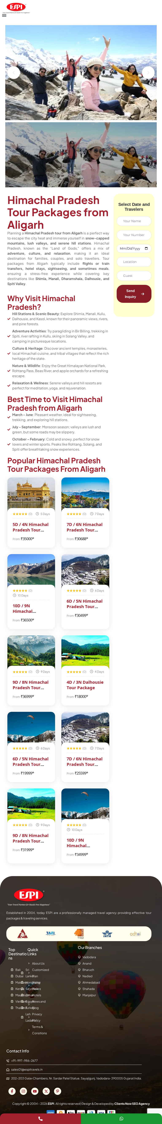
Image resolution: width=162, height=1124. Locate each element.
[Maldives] (12, 982)
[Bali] (12, 969)
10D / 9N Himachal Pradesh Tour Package (26, 614)
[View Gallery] (46, 486)
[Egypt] (23, 1001)
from (16, 539)
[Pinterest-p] (57, 1091)
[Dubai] (12, 976)
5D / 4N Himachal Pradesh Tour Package (31, 530)
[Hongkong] (23, 982)
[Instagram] (23, 1091)
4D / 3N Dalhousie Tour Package (85, 684)
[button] (13, 72)
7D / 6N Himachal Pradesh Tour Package (85, 530)
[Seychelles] (23, 988)
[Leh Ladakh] (23, 1017)
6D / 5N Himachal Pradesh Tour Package (85, 606)
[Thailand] (12, 1007)
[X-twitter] (46, 1091)
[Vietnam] (12, 1001)
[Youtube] (34, 1091)
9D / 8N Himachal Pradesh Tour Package (31, 687)
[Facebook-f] (12, 1091)
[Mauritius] (12, 995)
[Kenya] (12, 988)
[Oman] (23, 995)
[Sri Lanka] (23, 972)
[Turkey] (23, 1007)
